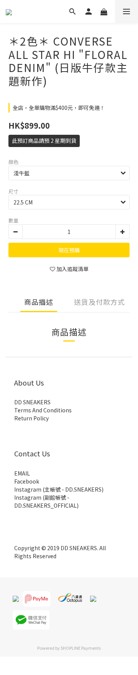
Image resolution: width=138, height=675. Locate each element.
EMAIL (22, 473)
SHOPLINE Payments (81, 648)
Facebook (26, 481)
